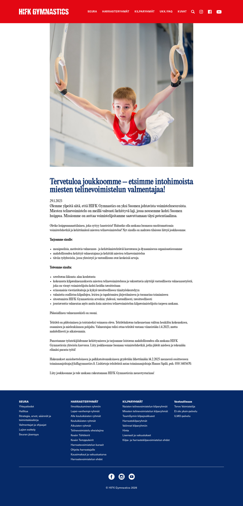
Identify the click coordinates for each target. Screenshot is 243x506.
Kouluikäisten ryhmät (83, 421)
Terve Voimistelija (184, 406)
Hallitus (23, 411)
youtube (131, 477)
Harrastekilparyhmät (134, 421)
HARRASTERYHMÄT (84, 401)
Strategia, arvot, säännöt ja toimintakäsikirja (35, 418)
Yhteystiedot (26, 406)
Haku (193, 12)
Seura (92, 11)
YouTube (219, 12)
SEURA (24, 401)
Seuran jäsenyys (29, 434)
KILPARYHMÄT (132, 401)
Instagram (201, 12)
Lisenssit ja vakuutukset (136, 435)
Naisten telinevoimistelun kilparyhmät (144, 406)
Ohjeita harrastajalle (83, 449)
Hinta (125, 430)
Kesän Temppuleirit (82, 440)
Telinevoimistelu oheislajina (87, 430)
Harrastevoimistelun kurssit (87, 445)
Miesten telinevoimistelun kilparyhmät (145, 411)
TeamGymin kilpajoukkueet (138, 416)
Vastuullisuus (183, 401)
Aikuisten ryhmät (81, 425)
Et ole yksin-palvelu (185, 411)
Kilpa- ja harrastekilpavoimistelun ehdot (146, 440)
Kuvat (182, 11)
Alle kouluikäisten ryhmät (86, 416)
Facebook (210, 12)
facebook (111, 477)
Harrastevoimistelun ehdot (86, 459)
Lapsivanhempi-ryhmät (85, 411)
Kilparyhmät (145, 11)
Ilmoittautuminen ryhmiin (86, 406)
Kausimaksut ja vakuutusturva (88, 454)
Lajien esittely (27, 429)
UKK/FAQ (166, 11)
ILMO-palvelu (182, 416)
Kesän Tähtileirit (80, 435)
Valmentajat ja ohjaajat (32, 425)
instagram (121, 477)
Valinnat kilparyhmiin (134, 425)
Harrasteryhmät (115, 11)
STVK (44, 11)
